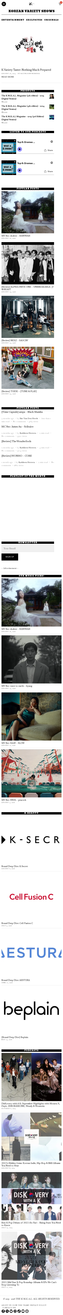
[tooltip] (3, 1311)
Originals (51, 20)
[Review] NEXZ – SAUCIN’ (14, 341)
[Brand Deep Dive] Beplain (14, 1037)
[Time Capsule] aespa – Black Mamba (22, 412)
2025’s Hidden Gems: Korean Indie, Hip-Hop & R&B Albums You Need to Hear (30, 1164)
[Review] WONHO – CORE (16, 456)
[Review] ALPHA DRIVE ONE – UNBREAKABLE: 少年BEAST (27, 288)
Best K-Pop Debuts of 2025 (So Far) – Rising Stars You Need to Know (31, 1224)
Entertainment (12, 20)
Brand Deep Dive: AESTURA (15, 980)
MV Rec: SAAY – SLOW (12, 743)
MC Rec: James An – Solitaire (17, 427)
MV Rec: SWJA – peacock (13, 800)
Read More (7, 77)
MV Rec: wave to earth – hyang (16, 686)
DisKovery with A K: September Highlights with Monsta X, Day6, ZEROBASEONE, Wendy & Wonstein (30, 1105)
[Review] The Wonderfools (16, 441)
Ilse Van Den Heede (29, 418)
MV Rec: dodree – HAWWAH (15, 236)
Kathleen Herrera (30, 73)
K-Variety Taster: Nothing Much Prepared (26, 70)
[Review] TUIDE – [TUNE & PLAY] (19, 391)
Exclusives (34, 20)
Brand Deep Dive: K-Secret (14, 866)
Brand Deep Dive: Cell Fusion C (17, 923)
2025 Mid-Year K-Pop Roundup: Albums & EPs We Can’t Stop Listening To (29, 1283)
